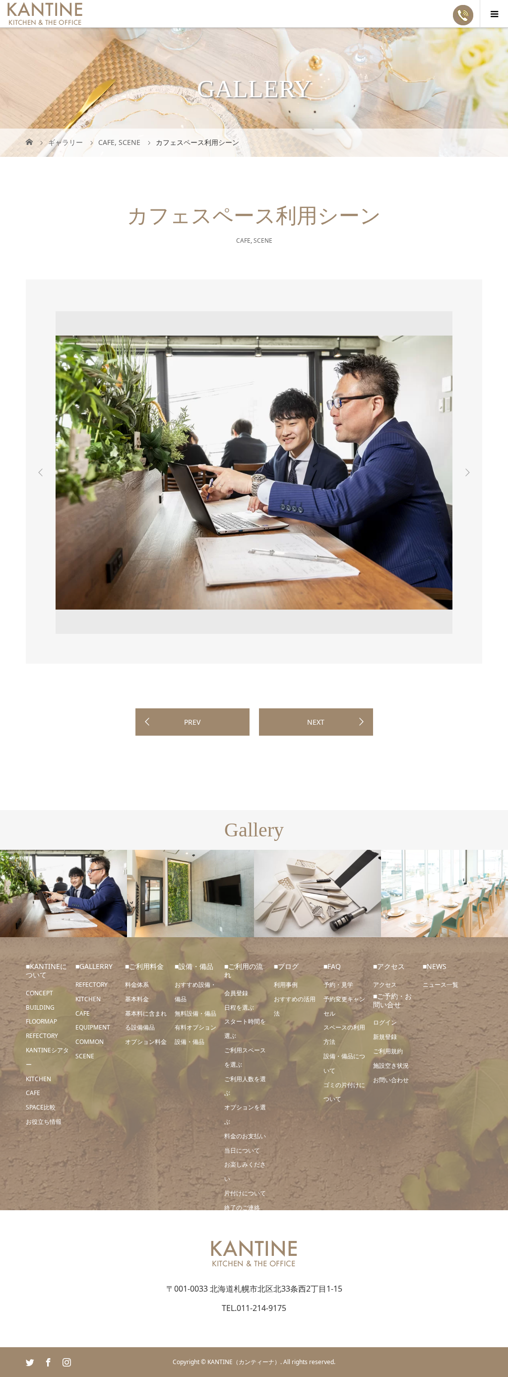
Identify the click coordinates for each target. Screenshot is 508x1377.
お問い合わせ (391, 1080)
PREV (192, 722)
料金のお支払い (245, 1136)
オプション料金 (146, 1041)
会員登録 (236, 993)
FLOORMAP (41, 1021)
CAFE (243, 240)
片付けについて (245, 1193)
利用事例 (286, 984)
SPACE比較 (41, 1107)
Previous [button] (41, 473)
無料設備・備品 (195, 1013)
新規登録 (385, 1037)
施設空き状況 (391, 1065)
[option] (254, 472)
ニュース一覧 (440, 984)
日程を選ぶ (239, 1007)
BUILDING (40, 1007)
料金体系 (137, 984)
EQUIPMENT (92, 1027)
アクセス (385, 984)
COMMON (89, 1041)
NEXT (315, 722)
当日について (242, 1150)
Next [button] (467, 473)
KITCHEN (38, 1079)
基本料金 (137, 999)
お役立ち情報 (44, 1121)
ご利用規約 (388, 1051)
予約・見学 (338, 984)
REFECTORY (42, 1036)
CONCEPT (39, 993)
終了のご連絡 (242, 1207)
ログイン (385, 1022)
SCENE (263, 240)
